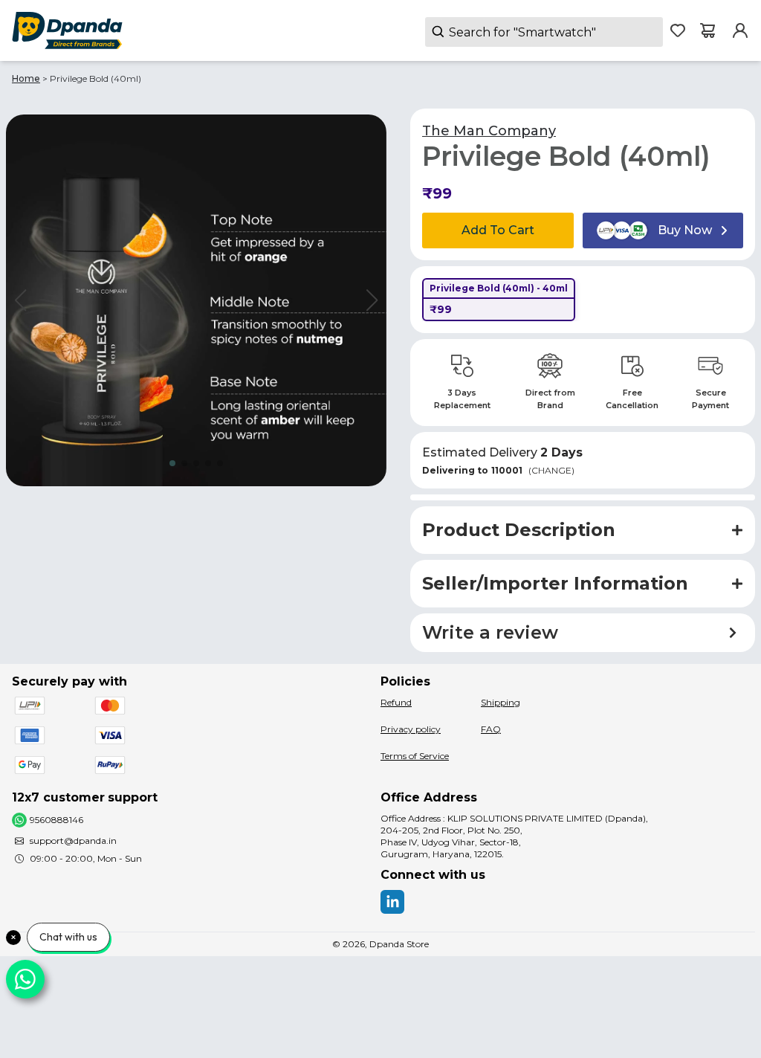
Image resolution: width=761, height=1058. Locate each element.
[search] (544, 32)
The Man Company (489, 131)
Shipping (500, 702)
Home (26, 78)
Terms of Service (414, 755)
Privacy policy (410, 729)
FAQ (491, 729)
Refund (396, 702)
